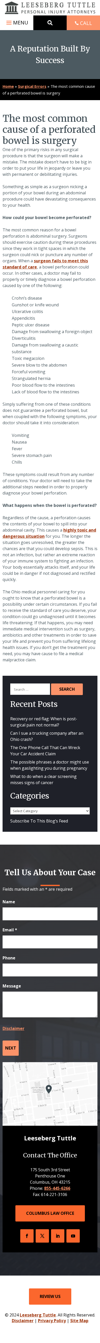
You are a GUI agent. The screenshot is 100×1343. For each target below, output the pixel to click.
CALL (86, 23)
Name (9, 902)
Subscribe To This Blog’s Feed (39, 821)
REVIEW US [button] (50, 1296)
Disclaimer (13, 1028)
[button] (16, 22)
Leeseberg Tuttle (38, 1315)
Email (10, 930)
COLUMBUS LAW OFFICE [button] (50, 1213)
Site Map (79, 1320)
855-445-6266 (57, 1188)
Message (12, 986)
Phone (9, 958)
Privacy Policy (52, 1320)
